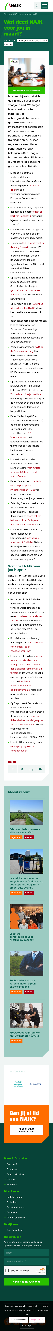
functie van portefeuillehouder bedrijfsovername (20, 685)
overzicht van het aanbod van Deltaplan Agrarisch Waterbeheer (25, 520)
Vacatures (12, 1184)
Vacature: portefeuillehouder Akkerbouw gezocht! (22, 937)
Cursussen (12, 1212)
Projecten (12, 1202)
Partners (11, 1179)
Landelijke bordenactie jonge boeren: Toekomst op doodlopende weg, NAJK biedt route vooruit (26, 883)
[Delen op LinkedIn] (31, 769)
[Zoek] (37, 5)
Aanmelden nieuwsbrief (26, 1281)
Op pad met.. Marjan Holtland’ (26, 394)
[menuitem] (37, 5)
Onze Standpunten (16, 1207)
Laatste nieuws (14, 1197)
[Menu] (45, 5)
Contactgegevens (16, 1217)
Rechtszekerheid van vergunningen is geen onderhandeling (23, 983)
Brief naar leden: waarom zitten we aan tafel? (25, 831)
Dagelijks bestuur (15, 1174)
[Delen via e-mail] (40, 769)
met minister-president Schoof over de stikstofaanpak (26, 472)
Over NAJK (12, 1164)
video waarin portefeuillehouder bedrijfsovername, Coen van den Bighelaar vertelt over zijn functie (26, 664)
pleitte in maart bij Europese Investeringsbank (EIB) (25, 485)
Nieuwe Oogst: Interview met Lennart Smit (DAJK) (25, 1034)
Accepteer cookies (18, 1319)
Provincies (12, 1169)
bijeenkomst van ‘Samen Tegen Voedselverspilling (27, 646)
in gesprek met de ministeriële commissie (25, 290)
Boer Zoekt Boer (15, 1230)
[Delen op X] (22, 769)
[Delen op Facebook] (12, 769)
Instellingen (27, 1325)
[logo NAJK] (22, 5)
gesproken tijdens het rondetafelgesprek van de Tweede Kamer (26, 720)
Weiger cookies (37, 1319)
